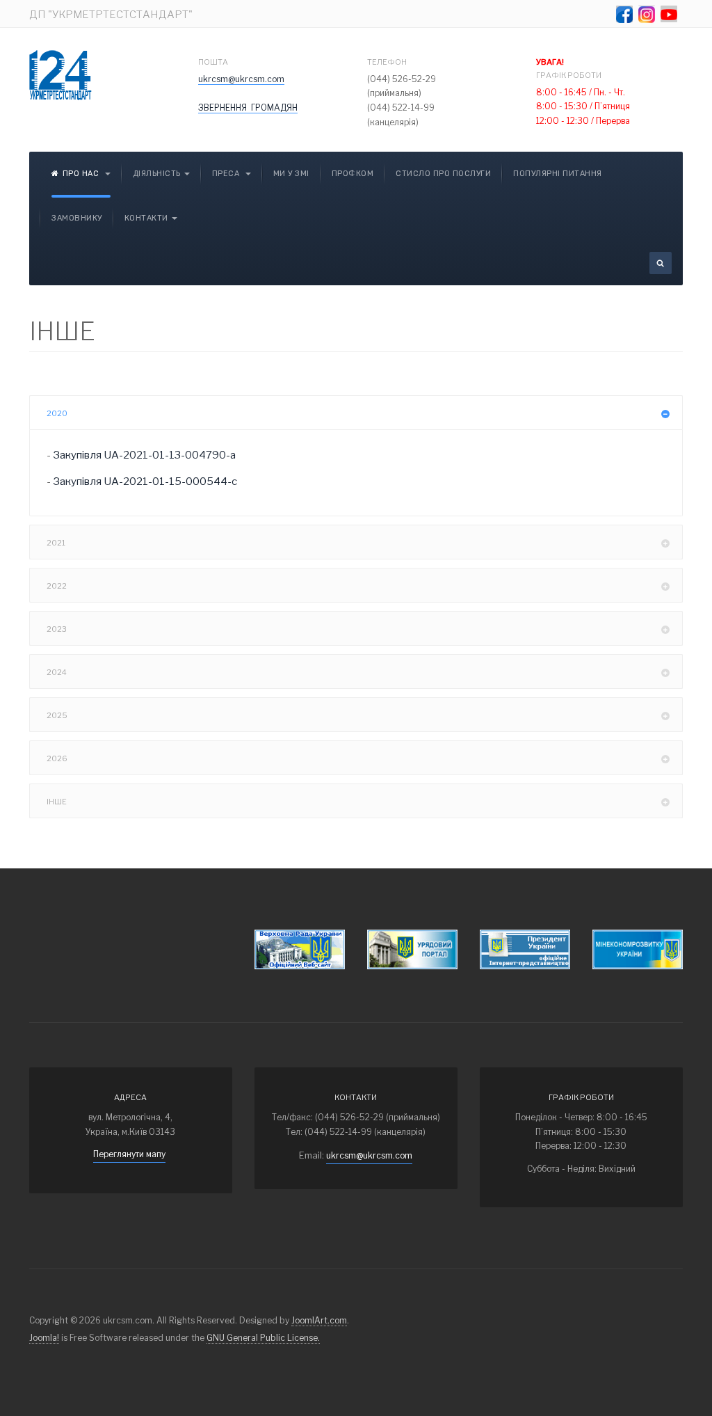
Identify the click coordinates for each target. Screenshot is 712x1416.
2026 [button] (57, 758)
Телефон (387, 62)
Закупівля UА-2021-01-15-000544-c (145, 481)
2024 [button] (57, 672)
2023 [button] (57, 629)
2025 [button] (57, 715)
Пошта (213, 62)
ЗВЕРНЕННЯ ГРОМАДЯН (248, 107)
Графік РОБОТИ (569, 68)
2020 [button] (57, 413)
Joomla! (44, 1338)
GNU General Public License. (263, 1338)
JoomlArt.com (319, 1320)
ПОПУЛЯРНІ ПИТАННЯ (557, 173)
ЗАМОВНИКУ (76, 218)
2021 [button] (56, 543)
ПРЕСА (227, 173)
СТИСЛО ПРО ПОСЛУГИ (443, 173)
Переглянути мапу (129, 1154)
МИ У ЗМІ (291, 173)
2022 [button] (57, 586)
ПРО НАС (82, 173)
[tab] (356, 412)
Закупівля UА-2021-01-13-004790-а (144, 455)
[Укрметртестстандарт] (60, 75)
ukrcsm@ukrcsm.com (241, 79)
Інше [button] (57, 801)
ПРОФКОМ (353, 173)
